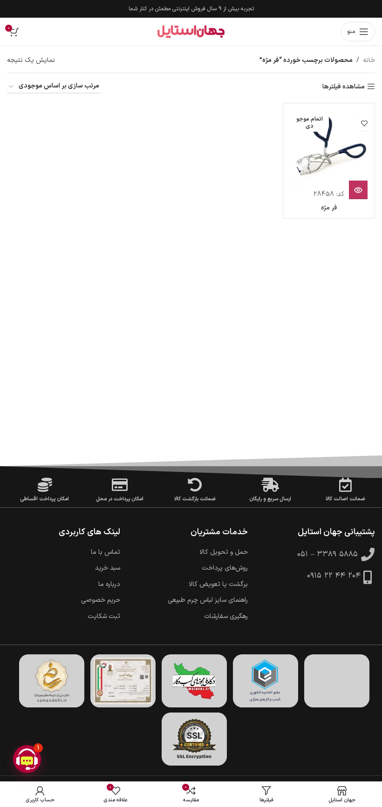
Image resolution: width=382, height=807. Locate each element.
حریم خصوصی (100, 600)
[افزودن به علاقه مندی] (364, 123)
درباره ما (109, 584)
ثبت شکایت (104, 616)
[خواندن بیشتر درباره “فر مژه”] (358, 190)
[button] (27, 759)
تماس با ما (105, 552)
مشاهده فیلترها (343, 87)
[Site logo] (191, 31)
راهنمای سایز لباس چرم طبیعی (208, 600)
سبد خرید (107, 568)
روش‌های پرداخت (225, 568)
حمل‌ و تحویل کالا (223, 552)
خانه (369, 60)
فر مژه (329, 208)
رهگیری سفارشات (226, 616)
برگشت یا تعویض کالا (218, 584)
